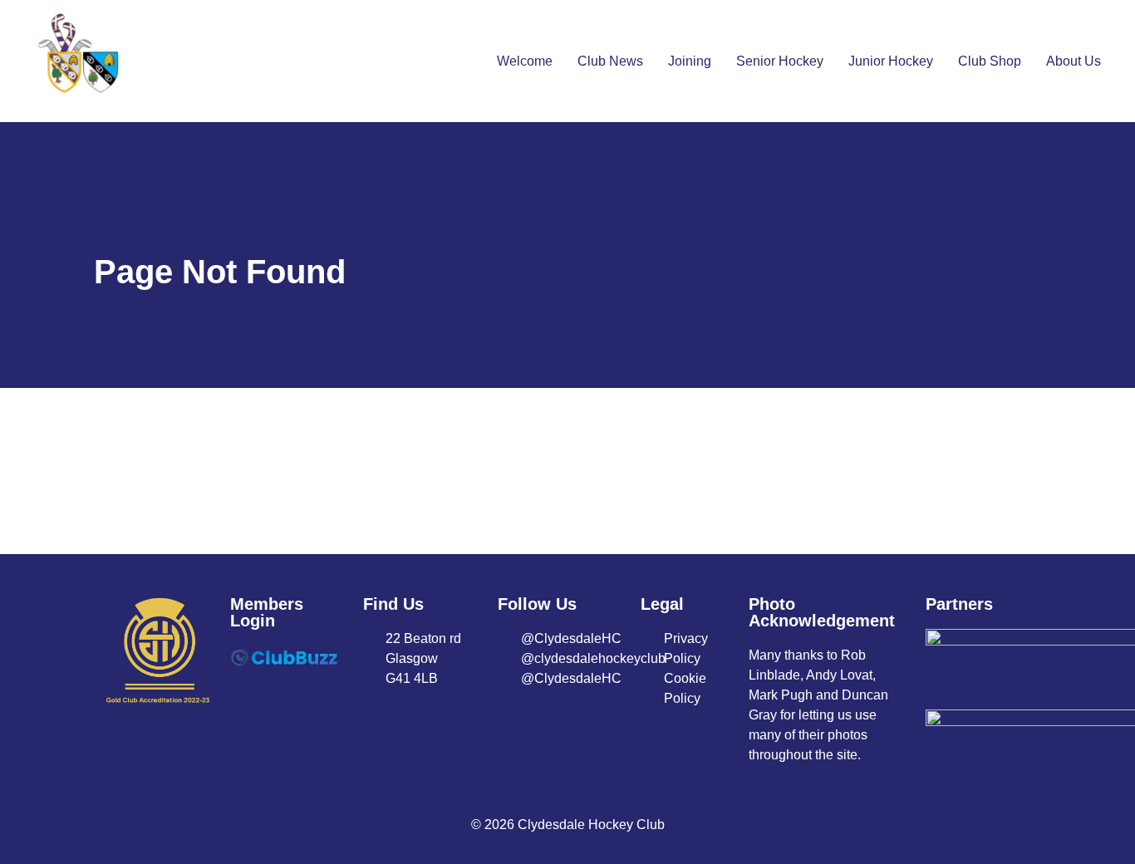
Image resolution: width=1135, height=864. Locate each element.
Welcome (525, 61)
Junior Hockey (890, 61)
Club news (610, 61)
